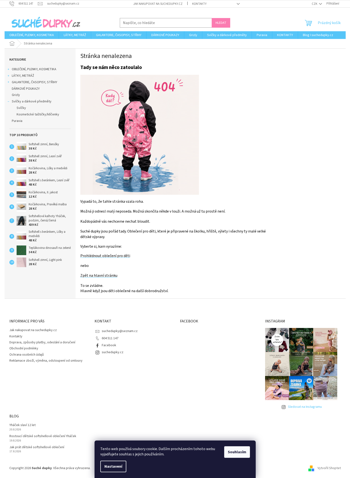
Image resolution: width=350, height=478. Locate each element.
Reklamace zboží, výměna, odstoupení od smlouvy (46, 360)
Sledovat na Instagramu (305, 406)
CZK (315, 4)
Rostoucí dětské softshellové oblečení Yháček (42, 436)
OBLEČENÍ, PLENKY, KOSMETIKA (34, 69)
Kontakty (199, 4)
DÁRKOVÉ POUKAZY (26, 88)
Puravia (17, 121)
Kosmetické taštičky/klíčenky (38, 114)
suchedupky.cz (112, 352)
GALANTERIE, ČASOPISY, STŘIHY (34, 82)
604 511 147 (110, 338)
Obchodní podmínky (23, 348)
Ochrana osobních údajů (26, 354)
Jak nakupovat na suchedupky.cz (158, 4)
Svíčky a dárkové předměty (31, 101)
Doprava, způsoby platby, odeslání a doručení (42, 342)
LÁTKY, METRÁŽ (23, 75)
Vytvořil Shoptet (329, 468)
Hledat (221, 22)
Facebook (109, 345)
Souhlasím (237, 452)
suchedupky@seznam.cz (120, 331)
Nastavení (113, 466)
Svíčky (21, 108)
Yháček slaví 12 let (22, 425)
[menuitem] (32, 35)
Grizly (16, 95)
